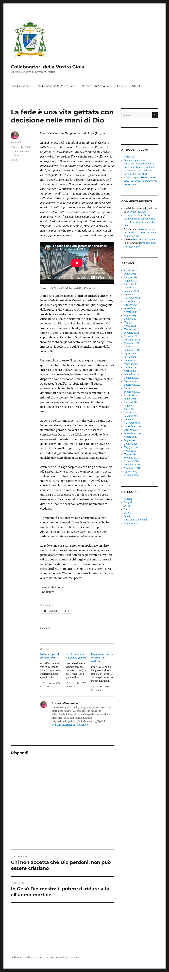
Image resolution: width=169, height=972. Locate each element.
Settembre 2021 (132, 391)
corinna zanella (132, 215)
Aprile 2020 (130, 450)
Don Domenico (21, 86)
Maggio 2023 (130, 322)
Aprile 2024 (130, 284)
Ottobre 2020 (131, 430)
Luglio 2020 (130, 440)
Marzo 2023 (130, 329)
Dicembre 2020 (132, 423)
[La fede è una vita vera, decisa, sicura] (78, 670)
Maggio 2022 (131, 364)
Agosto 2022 (130, 353)
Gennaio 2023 (131, 336)
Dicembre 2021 (132, 381)
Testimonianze (132, 523)
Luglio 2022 (130, 357)
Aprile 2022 (130, 367)
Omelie (122, 86)
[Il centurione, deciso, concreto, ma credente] (104, 672)
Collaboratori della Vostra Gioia (47, 67)
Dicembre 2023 (132, 298)
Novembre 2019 (132, 468)
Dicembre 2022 (132, 339)
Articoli (135, 86)
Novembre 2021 (132, 384)
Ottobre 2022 (131, 346)
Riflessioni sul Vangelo (94, 86)
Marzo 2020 (130, 454)
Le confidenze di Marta (136, 174)
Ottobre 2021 (130, 388)
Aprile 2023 (130, 325)
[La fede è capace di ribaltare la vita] (53, 670)
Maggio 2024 (131, 280)
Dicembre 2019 (132, 464)
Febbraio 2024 (131, 291)
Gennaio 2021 (131, 419)
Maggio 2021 (130, 405)
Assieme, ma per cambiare (138, 170)
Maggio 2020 (131, 447)
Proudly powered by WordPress (62, 957)
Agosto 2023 (130, 312)
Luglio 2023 (130, 315)
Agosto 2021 (130, 395)
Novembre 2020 (132, 426)
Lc (12, 159)
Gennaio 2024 (131, 294)
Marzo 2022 (130, 371)
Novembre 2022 (132, 343)
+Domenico (17, 142)
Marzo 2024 (130, 287)
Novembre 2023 (132, 301)
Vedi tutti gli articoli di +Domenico (70, 724)
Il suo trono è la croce (143, 239)
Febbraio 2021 (131, 416)
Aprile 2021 (130, 409)
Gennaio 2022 (131, 378)
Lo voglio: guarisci (136, 211)
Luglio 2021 (130, 398)
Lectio (127, 505)
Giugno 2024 (130, 277)
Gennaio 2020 (131, 461)
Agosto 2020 (130, 437)
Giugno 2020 (130, 443)
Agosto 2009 (130, 471)
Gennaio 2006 (131, 475)
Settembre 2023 (132, 308)
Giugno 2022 (130, 360)
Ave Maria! (129, 156)
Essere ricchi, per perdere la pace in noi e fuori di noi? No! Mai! (140, 233)
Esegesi (128, 502)
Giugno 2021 (130, 402)
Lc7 (16, 159)
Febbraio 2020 (131, 457)
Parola (14, 151)
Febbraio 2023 (131, 332)
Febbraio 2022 (131, 374)
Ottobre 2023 (130, 305)
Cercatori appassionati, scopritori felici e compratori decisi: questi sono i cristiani (139, 164)
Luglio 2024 (130, 273)
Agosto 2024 (130, 270)
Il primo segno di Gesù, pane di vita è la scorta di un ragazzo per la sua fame (140, 181)
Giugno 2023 (130, 318)
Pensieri (128, 516)
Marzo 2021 (130, 412)
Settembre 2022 (132, 350)
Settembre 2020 (132, 433)
